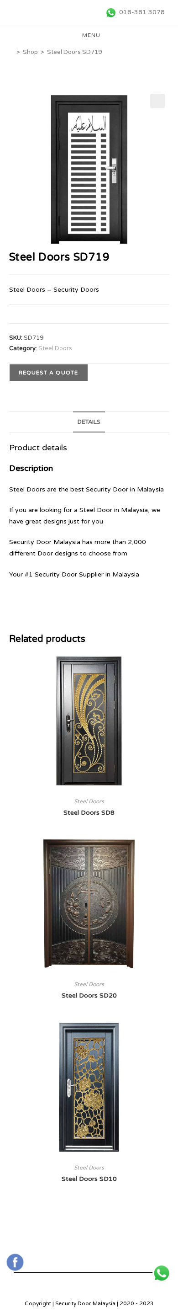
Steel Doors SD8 (89, 813)
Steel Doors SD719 (74, 52)
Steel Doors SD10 (89, 1179)
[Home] (11, 52)
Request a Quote (49, 372)
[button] (157, 101)
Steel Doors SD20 (89, 995)
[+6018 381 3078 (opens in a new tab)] (161, 1273)
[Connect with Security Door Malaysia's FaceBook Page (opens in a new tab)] (15, 1262)
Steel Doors (55, 348)
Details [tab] (89, 422)
